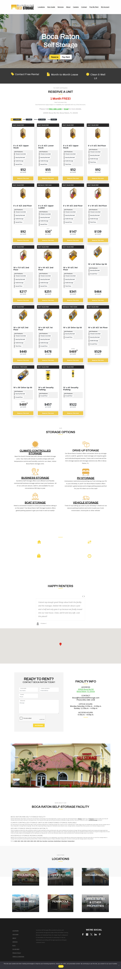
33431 (19, 841)
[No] (119, 965)
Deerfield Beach (57, 841)
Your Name (23, 688)
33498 (38, 841)
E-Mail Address (45, 688)
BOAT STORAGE (35, 502)
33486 (31, 841)
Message (22, 700)
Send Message (39, 725)
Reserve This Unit (23, 178)
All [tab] (16, 119)
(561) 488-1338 (55, 109)
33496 (34, 841)
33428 (15, 841)
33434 (28, 841)
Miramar (80, 818)
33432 (22, 841)
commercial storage (93, 820)
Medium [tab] (39, 119)
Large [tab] (52, 119)
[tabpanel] (60, 270)
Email (66, 109)
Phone (22, 694)
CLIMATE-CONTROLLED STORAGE (35, 452)
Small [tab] (27, 119)
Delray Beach (64, 841)
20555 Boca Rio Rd (86, 689)
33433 (25, 841)
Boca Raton (45, 841)
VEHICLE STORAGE (85, 502)
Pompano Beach (71, 841)
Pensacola (91, 818)
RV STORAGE (85, 478)
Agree (61, 966)
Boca (41, 841)
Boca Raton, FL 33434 (86, 691)
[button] (60, 644)
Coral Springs (51, 841)
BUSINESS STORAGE (35, 477)
